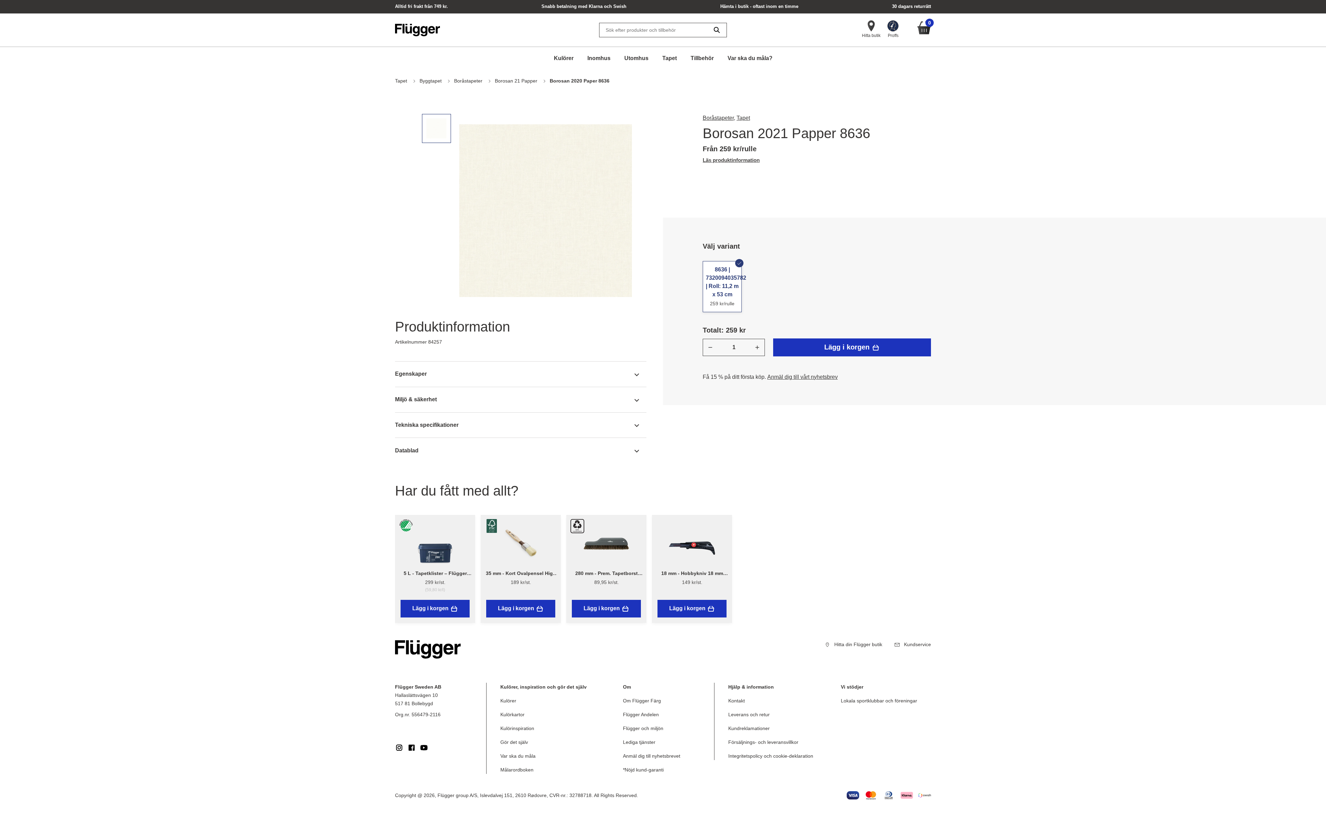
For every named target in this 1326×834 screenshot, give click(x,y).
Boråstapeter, (719, 118)
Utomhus (636, 58)
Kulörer (564, 58)
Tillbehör (702, 58)
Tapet (669, 58)
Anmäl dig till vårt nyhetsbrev (802, 377)
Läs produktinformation (731, 160)
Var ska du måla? (750, 58)
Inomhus (599, 58)
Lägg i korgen (848, 347)
